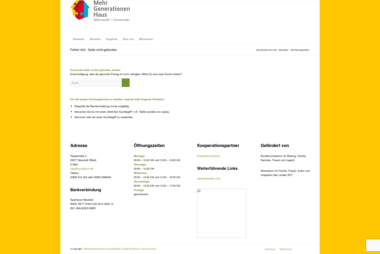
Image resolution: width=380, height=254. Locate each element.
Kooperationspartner (208, 156)
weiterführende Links (209, 178)
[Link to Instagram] (301, 249)
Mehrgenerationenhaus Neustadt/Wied (102, 248)
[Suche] (307, 39)
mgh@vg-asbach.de (81, 168)
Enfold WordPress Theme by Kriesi (139, 248)
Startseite (283, 49)
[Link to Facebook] (307, 249)
